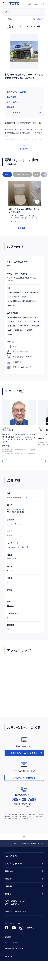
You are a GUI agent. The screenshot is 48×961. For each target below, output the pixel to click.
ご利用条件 (8, 937)
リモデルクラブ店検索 (29, 843)
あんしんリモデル (11, 856)
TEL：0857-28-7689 (15, 509)
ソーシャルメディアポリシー (14, 948)
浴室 (36, 174)
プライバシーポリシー (12, 942)
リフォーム (14, 843)
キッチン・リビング (22, 174)
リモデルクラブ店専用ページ (15, 911)
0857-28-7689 (24, 800)
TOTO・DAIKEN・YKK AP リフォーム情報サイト (15, 902)
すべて (7, 174)
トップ (4, 843)
